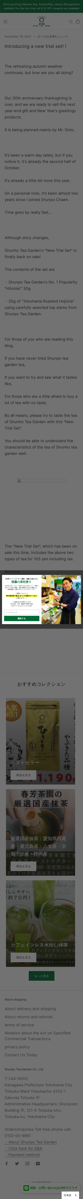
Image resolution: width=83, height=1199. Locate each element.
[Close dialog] (78, 577)
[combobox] (70, 1195)
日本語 (67, 1195)
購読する (22, 618)
